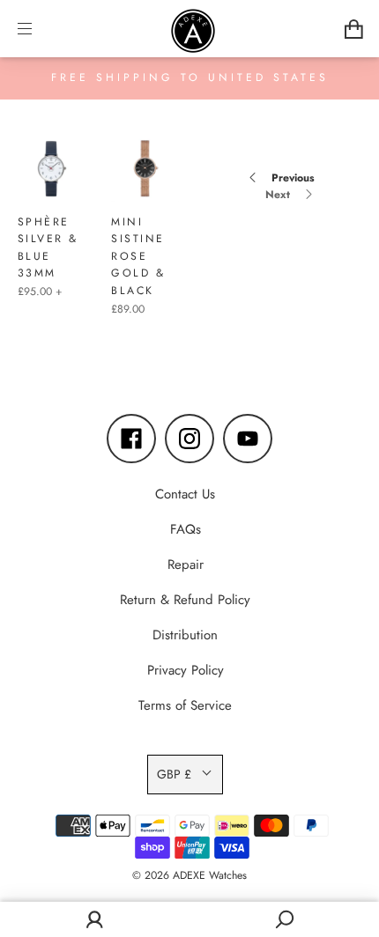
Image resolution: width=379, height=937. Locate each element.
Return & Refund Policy (185, 599)
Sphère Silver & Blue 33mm (48, 248)
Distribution (185, 635)
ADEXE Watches (210, 875)
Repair (185, 564)
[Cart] (354, 29)
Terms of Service (185, 705)
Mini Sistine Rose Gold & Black (138, 256)
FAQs (185, 529)
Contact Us (185, 494)
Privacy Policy (185, 670)
